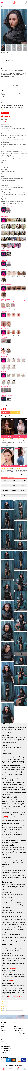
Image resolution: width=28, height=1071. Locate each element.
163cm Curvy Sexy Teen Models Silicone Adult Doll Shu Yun (7, 442)
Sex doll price (11, 980)
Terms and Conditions (18, 1030)
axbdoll (2, 1028)
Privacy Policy (17, 1032)
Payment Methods (18, 1026)
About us (16, 1024)
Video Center (3, 1024)
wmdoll (2, 1026)
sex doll (6, 816)
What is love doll (12, 968)
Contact (2, 1041)
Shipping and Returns (18, 1028)
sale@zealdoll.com (7, 1048)
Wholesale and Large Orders (20, 1033)
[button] (26, 26)
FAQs (2, 1039)
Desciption (3, 477)
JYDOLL (5, 121)
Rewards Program (4, 1043)
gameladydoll (3, 1032)
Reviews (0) (10, 477)
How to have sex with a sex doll (15, 996)
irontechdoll (3, 1030)
